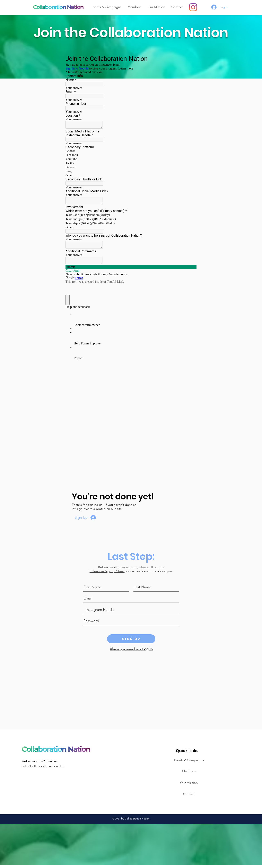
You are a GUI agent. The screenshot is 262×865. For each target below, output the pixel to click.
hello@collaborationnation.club (43, 766)
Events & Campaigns (189, 760)
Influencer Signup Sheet (107, 571)
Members (189, 771)
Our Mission (189, 783)
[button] (134, 6)
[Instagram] (193, 7)
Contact (189, 794)
